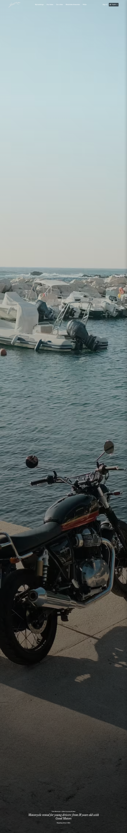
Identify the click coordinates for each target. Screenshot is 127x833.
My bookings (39, 4)
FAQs (84, 4)
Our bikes (50, 4)
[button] (113, 4)
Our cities (59, 4)
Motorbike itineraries (73, 4)
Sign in (105, 4)
